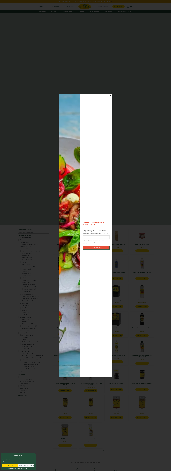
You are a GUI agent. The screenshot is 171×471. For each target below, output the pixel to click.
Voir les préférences (26, 465)
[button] (110, 96)
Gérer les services (6, 461)
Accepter (10, 465)
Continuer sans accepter (29, 455)
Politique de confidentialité (22, 468)
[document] (85, 235)
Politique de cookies (12, 468)
